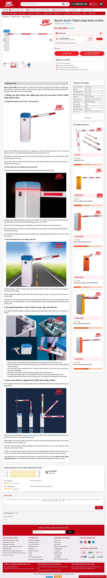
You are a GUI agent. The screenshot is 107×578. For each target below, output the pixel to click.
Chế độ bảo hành (7, 548)
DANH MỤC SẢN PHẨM (61, 538)
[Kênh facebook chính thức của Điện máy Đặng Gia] (81, 542)
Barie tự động (26, 16)
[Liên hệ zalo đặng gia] (93, 542)
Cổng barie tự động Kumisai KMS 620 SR (86, 282)
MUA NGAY (68, 53)
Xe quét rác (57, 550)
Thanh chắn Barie (79, 160)
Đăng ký (70, 532)
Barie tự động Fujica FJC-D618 (83, 364)
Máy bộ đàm (57, 557)
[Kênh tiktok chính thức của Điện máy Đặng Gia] (89, 542)
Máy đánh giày (58, 553)
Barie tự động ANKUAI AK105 (82, 242)
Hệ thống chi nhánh (33, 542)
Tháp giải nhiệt (58, 548)
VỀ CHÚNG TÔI (33, 538)
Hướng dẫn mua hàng (8, 542)
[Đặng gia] (9, 4)
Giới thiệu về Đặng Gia (34, 540)
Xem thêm (87, 118)
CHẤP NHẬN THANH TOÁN (89, 548)
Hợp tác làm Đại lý (33, 550)
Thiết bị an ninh (15, 16)
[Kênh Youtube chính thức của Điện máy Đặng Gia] (85, 542)
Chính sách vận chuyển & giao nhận (12, 550)
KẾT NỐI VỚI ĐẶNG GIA (87, 538)
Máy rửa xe (57, 540)
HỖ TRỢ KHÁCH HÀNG (10, 538)
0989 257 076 (81, 4)
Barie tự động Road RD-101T (82, 323)
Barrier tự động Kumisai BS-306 (83, 201)
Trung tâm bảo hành (33, 544)
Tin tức (30, 553)
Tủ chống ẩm (57, 555)
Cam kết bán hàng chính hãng (11, 540)
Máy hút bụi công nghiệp (60, 546)
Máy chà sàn (57, 542)
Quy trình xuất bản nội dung (35, 559)
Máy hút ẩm (57, 544)
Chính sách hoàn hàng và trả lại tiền (12, 546)
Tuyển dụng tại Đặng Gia (35, 557)
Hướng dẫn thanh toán (9, 544)
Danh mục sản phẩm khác (61, 559)
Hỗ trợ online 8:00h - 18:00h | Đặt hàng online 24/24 (91, 576)
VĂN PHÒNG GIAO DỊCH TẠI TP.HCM (83, 564)
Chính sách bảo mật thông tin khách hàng (14, 553)
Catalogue (31, 548)
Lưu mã (99, 39)
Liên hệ (30, 555)
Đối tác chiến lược (33, 546)
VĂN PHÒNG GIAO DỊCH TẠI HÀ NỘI (49, 564)
